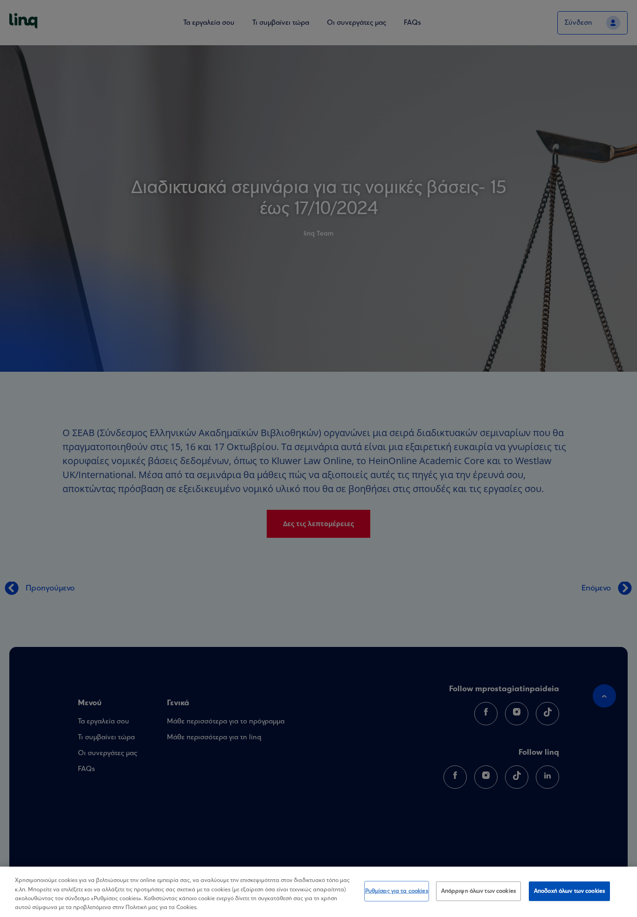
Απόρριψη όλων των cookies (478, 891)
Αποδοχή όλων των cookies (569, 891)
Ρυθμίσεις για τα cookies (396, 891)
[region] (318, 892)
